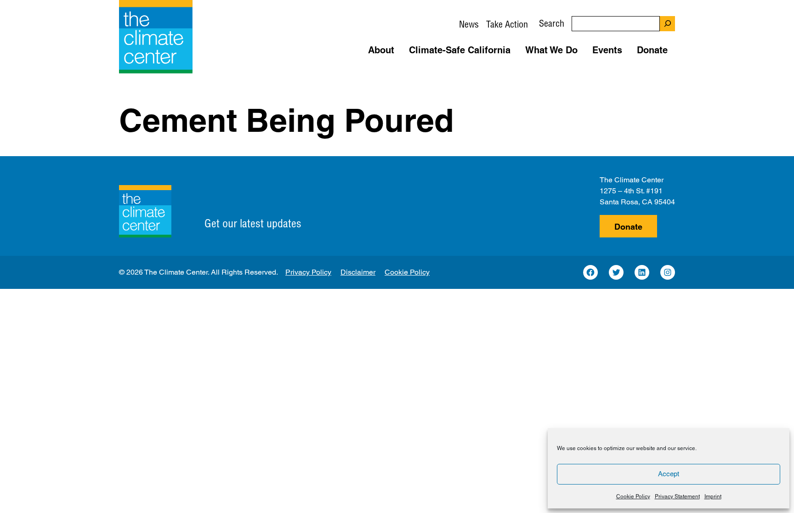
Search (551, 23)
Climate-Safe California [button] (459, 50)
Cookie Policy (633, 496)
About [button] (381, 50)
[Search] (667, 23)
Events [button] (607, 50)
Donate (628, 226)
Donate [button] (652, 50)
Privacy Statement (677, 496)
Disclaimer (357, 272)
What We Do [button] (551, 50)
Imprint (712, 496)
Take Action (507, 24)
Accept (668, 474)
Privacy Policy (308, 272)
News (469, 24)
